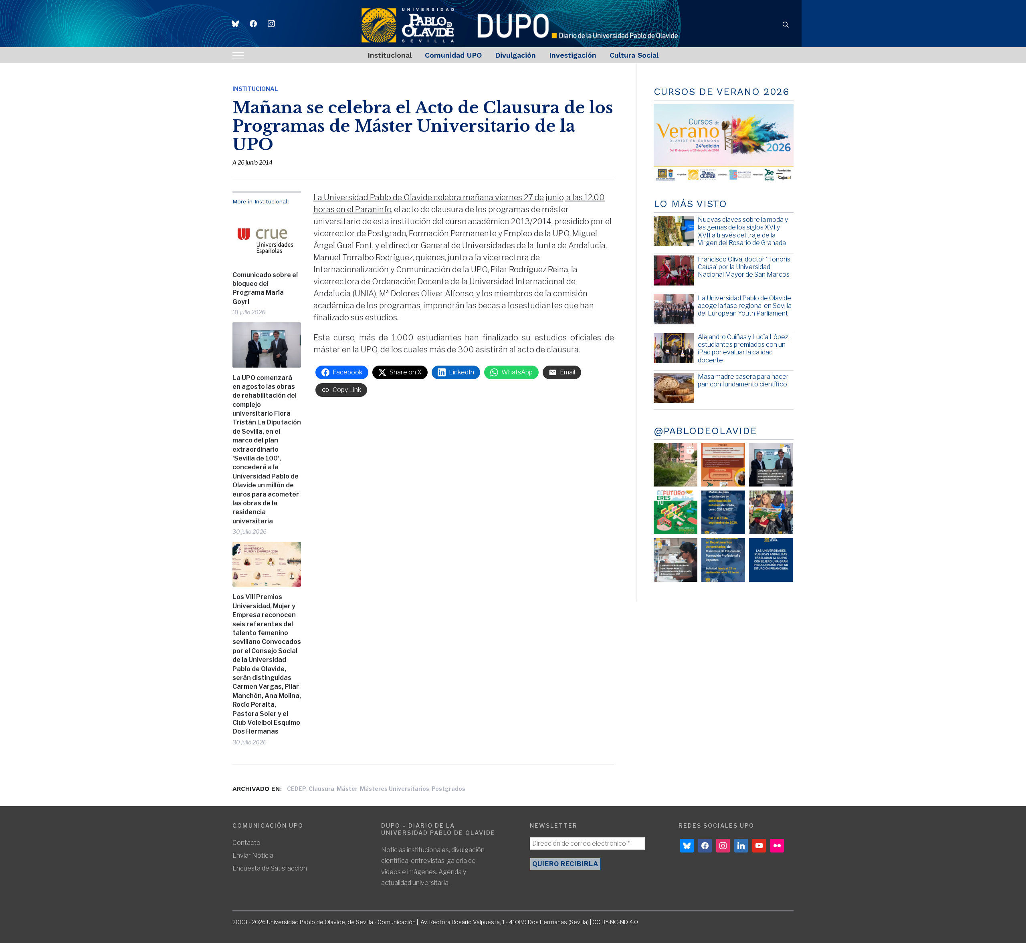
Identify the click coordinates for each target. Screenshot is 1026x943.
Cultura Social (634, 55)
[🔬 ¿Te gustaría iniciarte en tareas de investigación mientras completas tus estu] (723, 560)
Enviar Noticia (252, 855)
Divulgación (515, 55)
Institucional (390, 55)
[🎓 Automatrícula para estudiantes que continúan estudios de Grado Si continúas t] (723, 512)
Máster (347, 788)
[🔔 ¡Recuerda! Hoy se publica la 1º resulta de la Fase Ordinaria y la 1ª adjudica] (771, 512)
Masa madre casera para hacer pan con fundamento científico (743, 380)
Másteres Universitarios (394, 788)
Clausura (321, 788)
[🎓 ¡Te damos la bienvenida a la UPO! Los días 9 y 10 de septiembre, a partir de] (675, 512)
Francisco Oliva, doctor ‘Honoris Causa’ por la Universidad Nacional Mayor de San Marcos (744, 266)
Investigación (572, 55)
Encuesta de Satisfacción (269, 868)
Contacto (246, 842)
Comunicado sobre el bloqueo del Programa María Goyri (265, 288)
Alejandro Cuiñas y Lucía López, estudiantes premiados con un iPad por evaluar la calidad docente (744, 348)
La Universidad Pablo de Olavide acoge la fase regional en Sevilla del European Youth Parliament (745, 305)
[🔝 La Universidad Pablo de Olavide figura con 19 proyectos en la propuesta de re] (675, 560)
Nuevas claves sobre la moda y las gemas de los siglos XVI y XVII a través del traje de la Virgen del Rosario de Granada (743, 231)
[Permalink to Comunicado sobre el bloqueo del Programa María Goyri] (266, 238)
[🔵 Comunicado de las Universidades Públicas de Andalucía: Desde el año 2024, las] (771, 560)
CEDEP (296, 788)
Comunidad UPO (453, 55)
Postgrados (448, 788)
